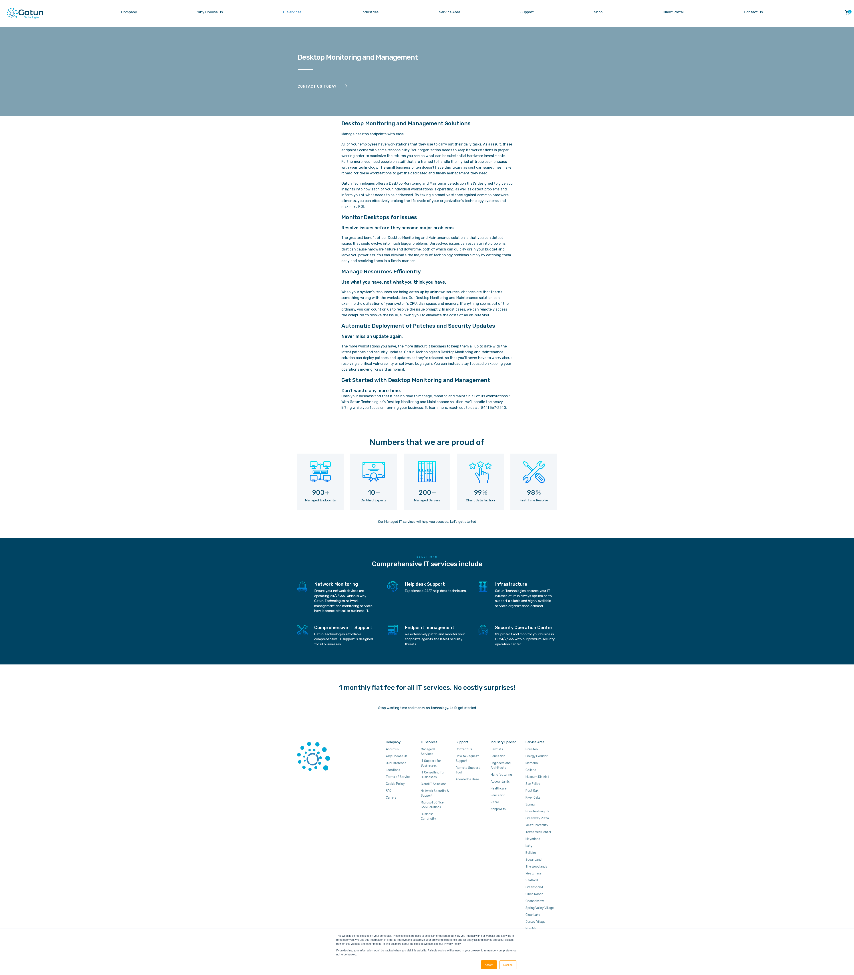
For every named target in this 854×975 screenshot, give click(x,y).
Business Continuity (428, 816)
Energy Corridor (537, 756)
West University (537, 825)
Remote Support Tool (468, 770)
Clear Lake (533, 915)
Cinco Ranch (534, 894)
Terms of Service (398, 777)
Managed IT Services (429, 751)
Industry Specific (503, 742)
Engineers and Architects (501, 765)
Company (129, 12)
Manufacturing (501, 775)
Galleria (531, 770)
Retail (495, 802)
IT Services (292, 12)
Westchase (534, 873)
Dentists (497, 749)
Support (527, 12)
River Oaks (533, 797)
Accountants (500, 781)
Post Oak (532, 791)
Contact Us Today (317, 86)
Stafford (532, 880)
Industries (370, 12)
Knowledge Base (467, 779)
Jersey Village (536, 922)
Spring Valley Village (540, 908)
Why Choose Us (210, 12)
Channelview (535, 901)
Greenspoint (534, 887)
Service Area (449, 12)
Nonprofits (498, 809)
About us (392, 749)
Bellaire (531, 853)
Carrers (391, 797)
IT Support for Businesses (431, 763)
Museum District (537, 777)
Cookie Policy (395, 784)
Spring (530, 804)
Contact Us (753, 12)
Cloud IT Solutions (433, 784)
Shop (598, 12)
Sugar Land (534, 860)
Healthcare (499, 788)
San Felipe (533, 784)
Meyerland (533, 839)
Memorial (532, 763)
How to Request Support (467, 758)
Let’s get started (463, 522)
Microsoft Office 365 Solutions (432, 805)
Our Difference (396, 763)
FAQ (388, 791)
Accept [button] (489, 965)
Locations (393, 770)
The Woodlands (536, 866)
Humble (531, 929)
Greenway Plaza (537, 818)
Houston (532, 749)
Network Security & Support (435, 793)
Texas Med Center (538, 832)
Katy (529, 846)
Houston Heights (538, 811)
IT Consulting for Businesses (433, 775)
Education (498, 756)
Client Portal (673, 12)
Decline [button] (508, 965)
